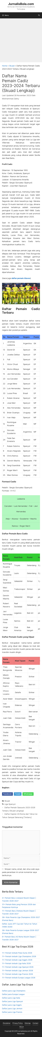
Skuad (11, 66)
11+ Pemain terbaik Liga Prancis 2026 (17, 974)
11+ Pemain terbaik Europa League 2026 (18, 978)
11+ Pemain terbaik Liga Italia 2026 (16, 963)
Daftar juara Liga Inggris (12, 1005)
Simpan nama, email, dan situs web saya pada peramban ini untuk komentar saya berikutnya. (20, 872)
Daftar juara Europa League (13, 994)
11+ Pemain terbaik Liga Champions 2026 (19, 956)
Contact (35, 1023)
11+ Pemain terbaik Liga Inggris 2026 (17, 960)
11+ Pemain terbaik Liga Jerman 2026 (17, 971)
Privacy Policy (18, 1023)
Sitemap (28, 1023)
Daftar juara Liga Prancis (12, 1012)
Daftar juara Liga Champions (13, 991)
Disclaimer (6, 1023)
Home (4, 66)
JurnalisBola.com (21, 4)
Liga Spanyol (9, 804)
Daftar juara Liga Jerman (12, 1009)
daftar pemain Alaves (21, 278)
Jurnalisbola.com (24, 1031)
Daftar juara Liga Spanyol (12, 1001)
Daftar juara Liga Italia (11, 998)
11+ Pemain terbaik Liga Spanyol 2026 (17, 967)
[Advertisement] (21, 40)
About (21, 1027)
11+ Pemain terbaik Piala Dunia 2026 (17, 953)
